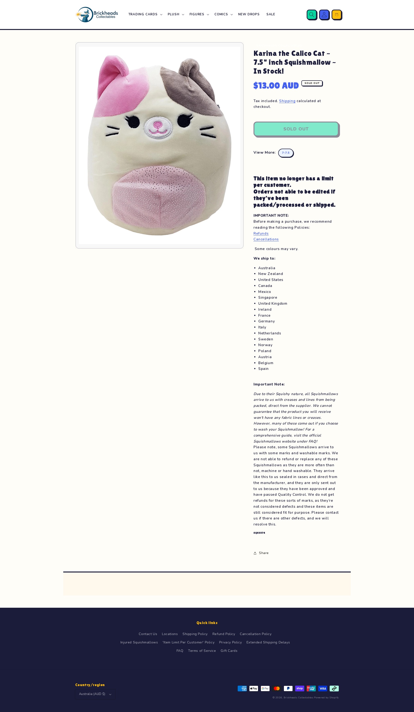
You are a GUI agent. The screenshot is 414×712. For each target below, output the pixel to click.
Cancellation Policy (255, 634)
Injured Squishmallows (139, 642)
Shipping (287, 101)
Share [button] (264, 553)
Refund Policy (224, 634)
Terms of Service (202, 650)
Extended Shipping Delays (268, 642)
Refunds (261, 233)
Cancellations (266, 239)
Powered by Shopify (326, 697)
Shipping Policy (195, 634)
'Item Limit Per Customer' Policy (188, 642)
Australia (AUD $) (92, 694)
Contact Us (148, 634)
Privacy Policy (230, 642)
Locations (170, 634)
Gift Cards (229, 650)
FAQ (180, 650)
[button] (144, 14)
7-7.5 (286, 153)
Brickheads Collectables (298, 697)
